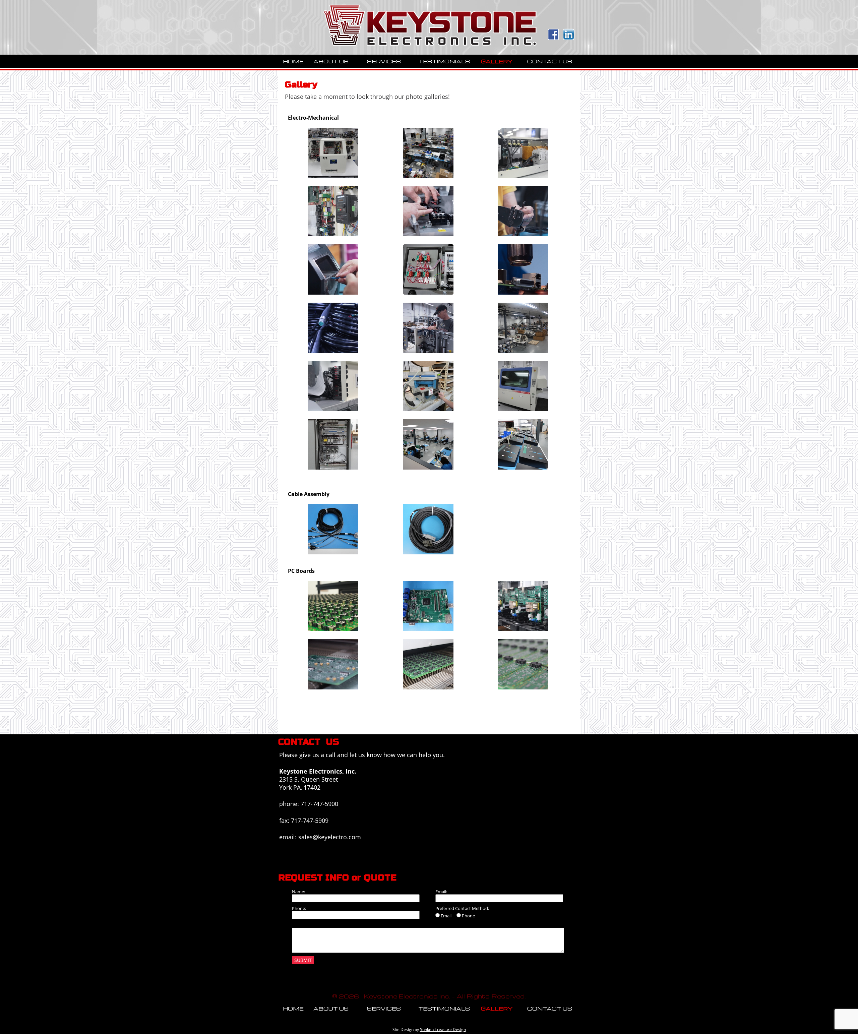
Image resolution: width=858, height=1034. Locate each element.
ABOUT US (331, 61)
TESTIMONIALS (444, 61)
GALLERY (497, 61)
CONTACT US (549, 61)
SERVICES (384, 61)
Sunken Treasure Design (443, 1029)
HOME (293, 61)
